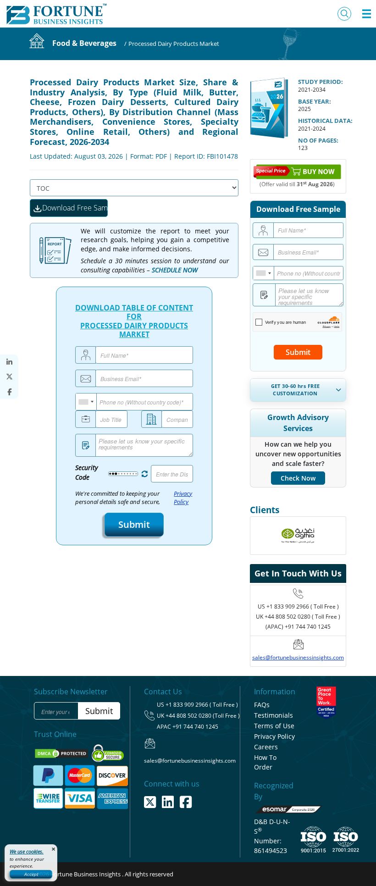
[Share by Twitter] (9, 376)
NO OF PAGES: (318, 140)
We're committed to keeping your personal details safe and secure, (133, 498)
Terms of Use (274, 725)
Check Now (298, 478)
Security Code (86, 472)
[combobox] (86, 401)
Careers (266, 746)
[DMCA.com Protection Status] (62, 753)
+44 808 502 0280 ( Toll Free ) (302, 616)
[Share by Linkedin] (9, 362)
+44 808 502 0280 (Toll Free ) (203, 716)
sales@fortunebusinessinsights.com (298, 657)
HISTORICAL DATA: (325, 120)
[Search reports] (344, 14)
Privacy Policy (183, 498)
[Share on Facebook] (9, 391)
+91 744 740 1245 (195, 727)
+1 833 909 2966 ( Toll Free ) (302, 606)
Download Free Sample (75, 208)
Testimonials (273, 715)
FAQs (262, 704)
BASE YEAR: (314, 101)
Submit (134, 524)
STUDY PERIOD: (320, 82)
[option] (298, 539)
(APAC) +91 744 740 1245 (298, 627)
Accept (31, 874)
